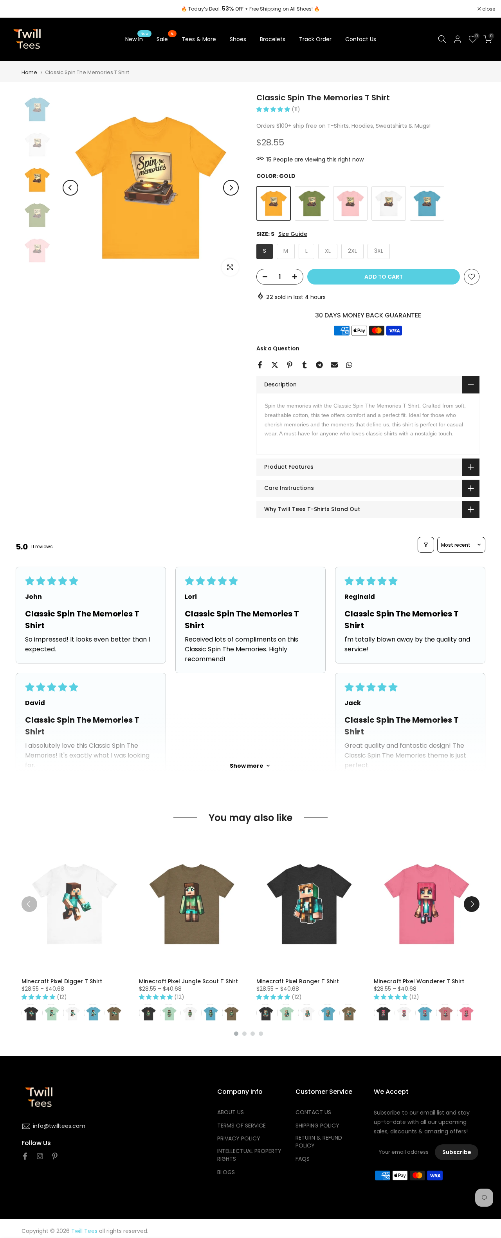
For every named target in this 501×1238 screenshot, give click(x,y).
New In (137, 38)
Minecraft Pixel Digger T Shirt (62, 981)
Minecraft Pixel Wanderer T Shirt (419, 981)
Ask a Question (277, 348)
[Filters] (426, 545)
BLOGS (226, 1172)
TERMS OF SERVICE (241, 1125)
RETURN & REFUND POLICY (319, 1141)
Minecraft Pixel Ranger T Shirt (297, 981)
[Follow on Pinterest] (54, 1156)
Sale (165, 38)
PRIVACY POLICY (238, 1138)
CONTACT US (313, 1112)
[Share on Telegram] (319, 364)
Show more (246, 766)
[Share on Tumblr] (304, 364)
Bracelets (272, 39)
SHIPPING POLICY (317, 1125)
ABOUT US (230, 1112)
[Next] (231, 188)
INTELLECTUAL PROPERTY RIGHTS (249, 1155)
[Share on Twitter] (274, 364)
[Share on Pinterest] (289, 364)
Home (29, 72)
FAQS (303, 1159)
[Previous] (70, 188)
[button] (274, 109)
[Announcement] (250, 9)
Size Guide (292, 234)
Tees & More (199, 39)
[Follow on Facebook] (25, 1156)
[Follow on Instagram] (39, 1156)
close (16, 9)
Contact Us (360, 39)
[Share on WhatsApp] (349, 364)
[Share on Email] (334, 364)
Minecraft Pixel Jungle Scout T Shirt (188, 981)
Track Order (315, 39)
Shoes (238, 39)
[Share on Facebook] (259, 364)
